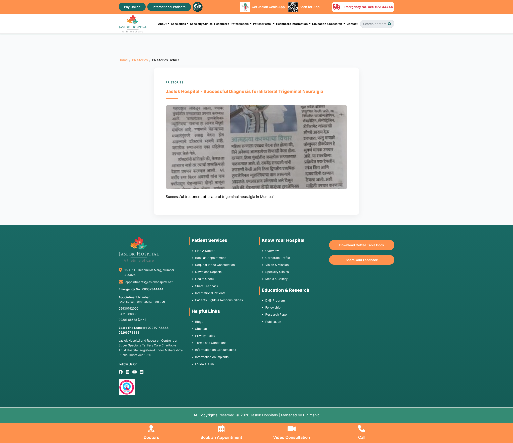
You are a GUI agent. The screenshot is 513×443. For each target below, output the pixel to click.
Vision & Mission (277, 265)
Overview (272, 251)
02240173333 (158, 328)
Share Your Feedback (362, 260)
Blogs (199, 322)
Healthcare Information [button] (292, 23)
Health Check (204, 279)
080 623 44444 (380, 7)
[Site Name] (133, 23)
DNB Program (275, 300)
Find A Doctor (205, 251)
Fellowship (273, 307)
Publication (273, 322)
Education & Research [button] (327, 23)
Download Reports (208, 272)
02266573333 (129, 332)
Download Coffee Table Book (361, 245)
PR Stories (140, 60)
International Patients (169, 7)
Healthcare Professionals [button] (231, 23)
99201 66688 (133, 320)
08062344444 (152, 289)
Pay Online (132, 7)
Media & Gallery (276, 279)
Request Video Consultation (215, 265)
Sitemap (201, 329)
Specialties (178, 23)
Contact (352, 23)
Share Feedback (206, 286)
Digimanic (311, 415)
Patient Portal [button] (262, 23)
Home (123, 60)
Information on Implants (212, 357)
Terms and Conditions (210, 343)
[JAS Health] (198, 6)
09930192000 (128, 308)
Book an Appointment (210, 258)
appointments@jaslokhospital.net (149, 282)
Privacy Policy (205, 336)
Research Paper (276, 314)
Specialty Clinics (201, 23)
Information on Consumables (215, 350)
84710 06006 (128, 314)
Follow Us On (204, 364)
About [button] (162, 23)
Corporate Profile (277, 258)
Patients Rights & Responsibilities (219, 300)
